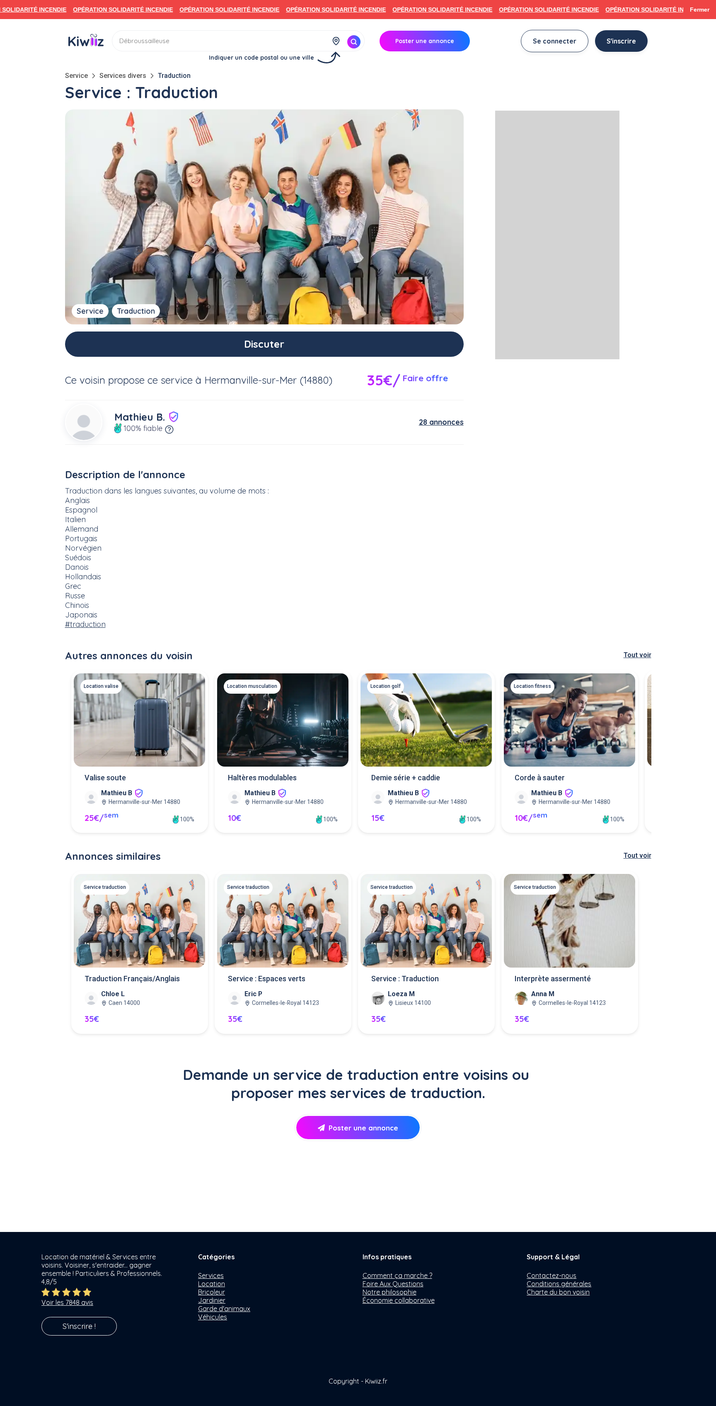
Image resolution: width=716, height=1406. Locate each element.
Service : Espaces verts (266, 978)
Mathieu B (116, 793)
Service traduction (105, 887)
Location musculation (252, 686)
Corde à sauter (540, 777)
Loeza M (401, 994)
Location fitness (532, 686)
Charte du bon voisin (558, 1292)
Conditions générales (559, 1284)
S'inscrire (621, 41)
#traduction (85, 624)
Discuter (264, 344)
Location (211, 1284)
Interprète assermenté (553, 978)
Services (211, 1275)
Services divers (122, 76)
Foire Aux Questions (393, 1284)
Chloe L (113, 994)
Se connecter (554, 41)
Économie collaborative (399, 1300)
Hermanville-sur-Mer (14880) (268, 380)
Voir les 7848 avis (67, 1302)
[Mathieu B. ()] (83, 422)
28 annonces (441, 422)
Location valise (101, 686)
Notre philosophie (389, 1292)
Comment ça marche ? (397, 1275)
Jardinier (211, 1300)
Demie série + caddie (405, 777)
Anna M (542, 994)
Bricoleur (211, 1292)
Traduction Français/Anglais (132, 978)
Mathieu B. (139, 417)
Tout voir (637, 655)
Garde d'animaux (224, 1308)
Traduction (174, 76)
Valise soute (105, 777)
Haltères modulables (262, 777)
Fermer (699, 9)
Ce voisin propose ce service (129, 380)
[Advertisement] (557, 235)
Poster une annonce (363, 1127)
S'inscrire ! (79, 1326)
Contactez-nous (551, 1275)
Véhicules (212, 1317)
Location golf (385, 686)
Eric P (253, 994)
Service (76, 76)
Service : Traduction (405, 978)
